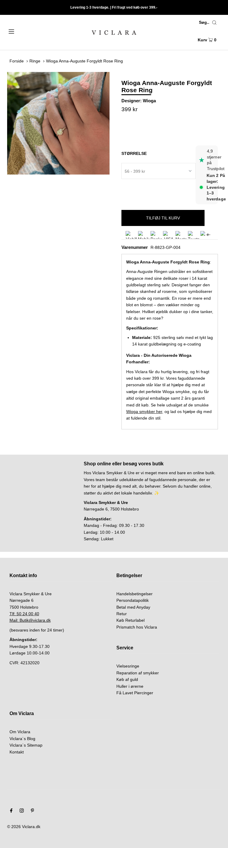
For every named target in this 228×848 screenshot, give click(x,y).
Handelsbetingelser (134, 593)
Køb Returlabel (130, 620)
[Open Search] (214, 22)
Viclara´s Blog (22, 738)
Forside (17, 61)
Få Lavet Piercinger (134, 692)
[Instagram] (22, 811)
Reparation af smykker (137, 672)
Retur (121, 613)
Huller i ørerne (129, 686)
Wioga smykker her (144, 411)
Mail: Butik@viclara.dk (30, 620)
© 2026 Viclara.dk (23, 826)
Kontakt (17, 752)
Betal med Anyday (133, 607)
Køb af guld (127, 679)
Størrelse (134, 153)
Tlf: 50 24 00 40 (24, 613)
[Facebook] (11, 811)
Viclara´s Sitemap (26, 745)
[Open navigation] (23, 31)
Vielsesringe (127, 666)
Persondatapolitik (132, 600)
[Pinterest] (32, 811)
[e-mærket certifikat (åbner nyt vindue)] (206, 234)
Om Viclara (20, 731)
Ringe (34, 61)
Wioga (149, 100)
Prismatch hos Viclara (136, 627)
